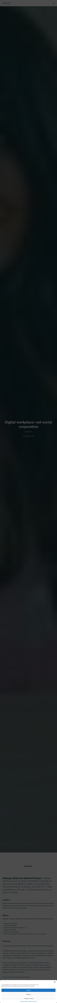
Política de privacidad (32, 1001)
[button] (55, 982)
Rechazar (28, 994)
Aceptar (29, 990)
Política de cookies (24, 1001)
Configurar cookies (28, 998)
